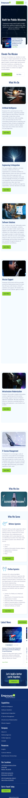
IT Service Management (7, 716)
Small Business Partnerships (9, 756)
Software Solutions (6, 710)
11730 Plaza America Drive (8, 765)
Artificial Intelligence (7, 706)
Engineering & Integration (8, 713)
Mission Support (5, 723)
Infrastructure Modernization (9, 720)
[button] (24, 504)
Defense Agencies (6, 735)
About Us (4, 732)
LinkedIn (3, 741)
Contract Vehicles (6, 752)
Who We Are (14, 488)
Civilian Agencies (6, 738)
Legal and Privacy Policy (14, 797)
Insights (3, 749)
